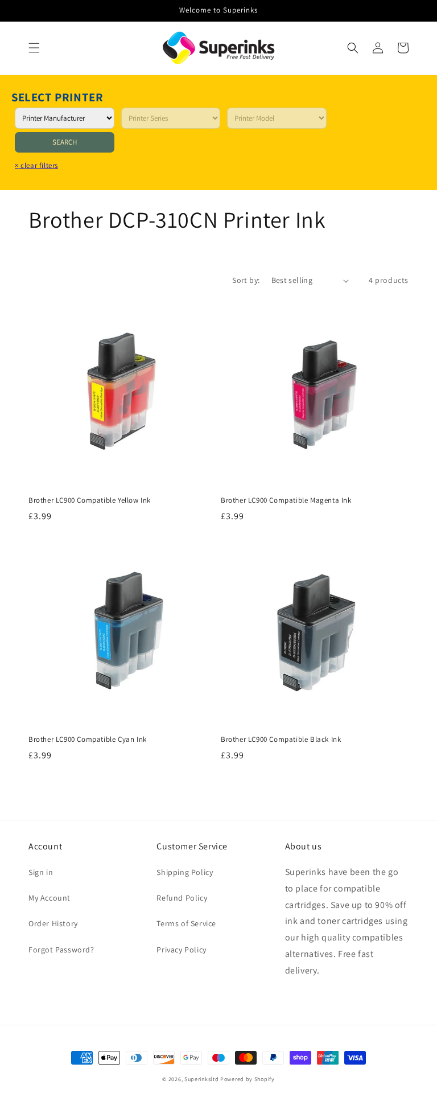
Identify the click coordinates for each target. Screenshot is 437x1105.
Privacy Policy (181, 949)
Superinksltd (201, 1079)
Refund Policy (181, 898)
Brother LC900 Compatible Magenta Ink (286, 500)
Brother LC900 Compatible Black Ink (281, 739)
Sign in (40, 872)
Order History (53, 923)
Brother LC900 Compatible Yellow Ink (89, 500)
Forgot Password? (61, 949)
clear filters (36, 165)
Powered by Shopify (247, 1079)
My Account (49, 898)
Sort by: (245, 280)
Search (64, 142)
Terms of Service (186, 923)
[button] (34, 47)
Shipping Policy (184, 872)
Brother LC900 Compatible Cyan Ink (87, 739)
